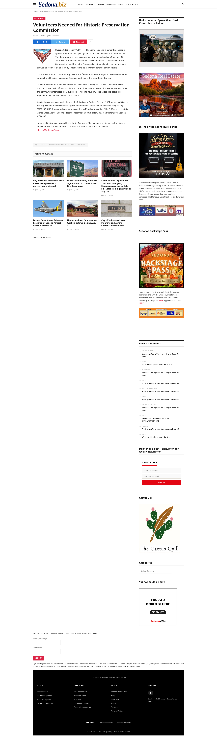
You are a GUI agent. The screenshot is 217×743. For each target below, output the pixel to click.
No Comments (54, 36)
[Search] (182, 4)
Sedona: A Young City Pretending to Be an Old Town (160, 355)
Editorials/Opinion (44, 699)
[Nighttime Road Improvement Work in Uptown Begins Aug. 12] (82, 208)
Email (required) (40, 639)
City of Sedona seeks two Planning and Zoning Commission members (113, 223)
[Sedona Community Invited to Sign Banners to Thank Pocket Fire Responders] (82, 168)
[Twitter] (24, 63)
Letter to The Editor (45, 703)
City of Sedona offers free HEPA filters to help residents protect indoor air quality (48, 183)
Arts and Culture (80, 692)
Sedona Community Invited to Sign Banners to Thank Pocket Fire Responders (82, 183)
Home (81, 4)
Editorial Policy (117, 711)
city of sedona (39, 145)
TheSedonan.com (106, 723)
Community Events (81, 703)
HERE (161, 300)
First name (37, 648)
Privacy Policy (107, 732)
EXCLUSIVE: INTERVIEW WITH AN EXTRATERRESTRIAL (155, 419)
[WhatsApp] (24, 95)
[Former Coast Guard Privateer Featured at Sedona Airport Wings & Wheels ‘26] (48, 208)
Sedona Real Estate (119, 692)
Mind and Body (80, 696)
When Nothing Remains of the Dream (157, 365)
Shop (120, 4)
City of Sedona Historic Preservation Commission (68, 145)
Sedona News (39, 18)
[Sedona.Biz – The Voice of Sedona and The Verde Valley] (52, 4)
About (101, 4)
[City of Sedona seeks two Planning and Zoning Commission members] (116, 208)
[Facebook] (24, 56)
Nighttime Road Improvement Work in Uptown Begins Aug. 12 (82, 223)
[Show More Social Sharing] (90, 42)
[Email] (24, 82)
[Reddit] (24, 88)
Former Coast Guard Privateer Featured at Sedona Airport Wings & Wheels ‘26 (48, 223)
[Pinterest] (24, 75)
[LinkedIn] (24, 69)
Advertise (111, 4)
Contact (114, 707)
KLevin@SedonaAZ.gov (48, 130)
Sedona (89, 4)
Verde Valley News (44, 696)
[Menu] (34, 4)
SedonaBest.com (124, 723)
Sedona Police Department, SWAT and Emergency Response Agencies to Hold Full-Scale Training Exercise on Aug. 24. (116, 186)
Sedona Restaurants (82, 707)
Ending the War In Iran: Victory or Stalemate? (160, 383)
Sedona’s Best (132, 4)
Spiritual (77, 699)
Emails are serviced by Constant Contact (126, 666)
